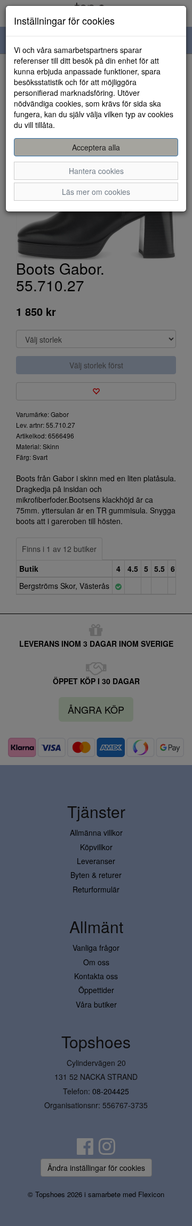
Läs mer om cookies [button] (96, 191)
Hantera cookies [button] (96, 170)
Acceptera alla (96, 147)
